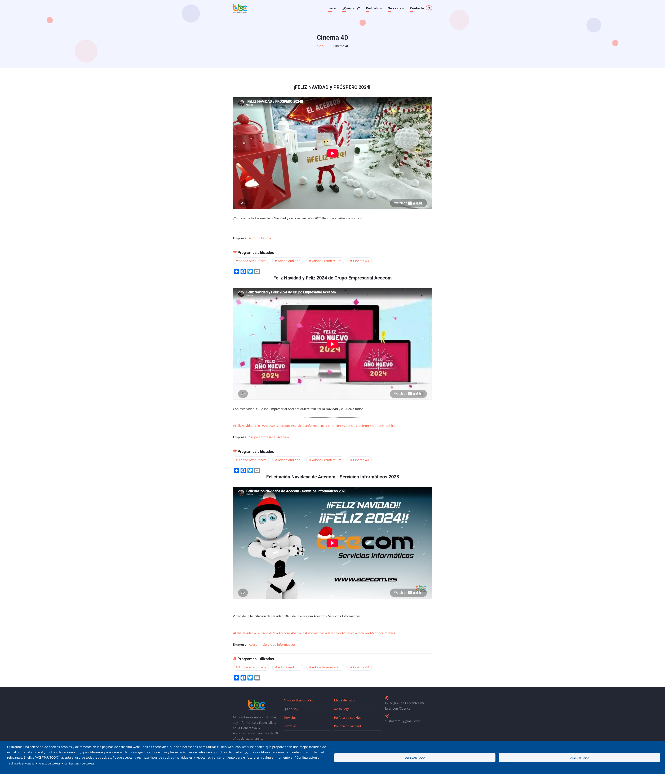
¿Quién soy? (351, 8)
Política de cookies (347, 717)
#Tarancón (333, 426)
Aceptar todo (579, 757)
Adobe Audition (289, 261)
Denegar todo (415, 757)
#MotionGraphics (382, 426)
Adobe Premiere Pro (327, 261)
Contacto (417, 8)
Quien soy (290, 709)
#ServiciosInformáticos (308, 426)
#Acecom (283, 426)
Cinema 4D (361, 261)
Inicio (332, 8)
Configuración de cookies (79, 763)
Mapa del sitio (344, 700)
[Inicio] (240, 8)
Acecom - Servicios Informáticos (272, 644)
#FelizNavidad (243, 426)
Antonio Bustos (260, 238)
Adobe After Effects (252, 261)
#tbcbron (362, 426)
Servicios (396, 8)
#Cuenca (348, 426)
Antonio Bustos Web (298, 700)
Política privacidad (347, 726)
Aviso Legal (342, 709)
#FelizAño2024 (265, 426)
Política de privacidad (21, 763)
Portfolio (374, 8)
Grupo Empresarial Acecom (269, 437)
